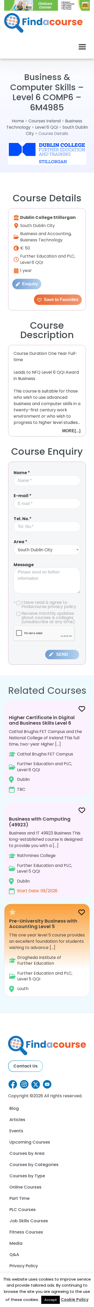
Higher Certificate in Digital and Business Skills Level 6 (42, 720)
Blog (14, 1108)
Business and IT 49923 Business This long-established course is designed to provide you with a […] (46, 855)
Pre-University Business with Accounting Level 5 (43, 924)
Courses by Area (26, 1153)
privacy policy (62, 607)
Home (18, 121)
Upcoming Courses (29, 1142)
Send (62, 654)
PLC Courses (22, 1210)
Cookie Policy (75, 1299)
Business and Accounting (45, 234)
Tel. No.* (23, 519)
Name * (22, 473)
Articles (17, 1120)
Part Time (19, 1198)
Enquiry (29, 284)
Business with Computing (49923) (39, 822)
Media (15, 1243)
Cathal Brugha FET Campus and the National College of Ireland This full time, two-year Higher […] (45, 753)
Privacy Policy (23, 1266)
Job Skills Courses (28, 1221)
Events (16, 1131)
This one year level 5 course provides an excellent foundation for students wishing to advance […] (47, 955)
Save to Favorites (60, 299)
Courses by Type (27, 1176)
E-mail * (23, 496)
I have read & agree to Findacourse (45, 604)
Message (24, 565)
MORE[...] (71, 431)
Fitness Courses (26, 1232)
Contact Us (25, 1066)
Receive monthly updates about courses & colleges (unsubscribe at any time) (48, 617)
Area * (20, 542)
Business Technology (41, 240)
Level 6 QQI (46, 127)
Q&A (14, 1255)
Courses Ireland (44, 121)
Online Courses (25, 1187)
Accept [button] (50, 1299)
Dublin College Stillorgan (48, 217)
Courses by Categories (33, 1165)
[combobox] (47, 549)
